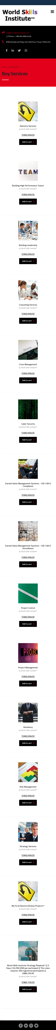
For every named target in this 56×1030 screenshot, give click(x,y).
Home (4, 67)
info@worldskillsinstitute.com (17, 33)
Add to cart (27, 142)
